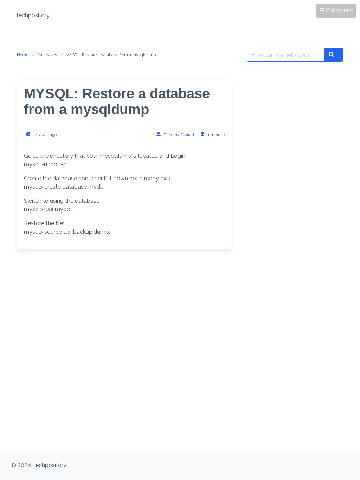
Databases (47, 54)
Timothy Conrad (179, 134)
